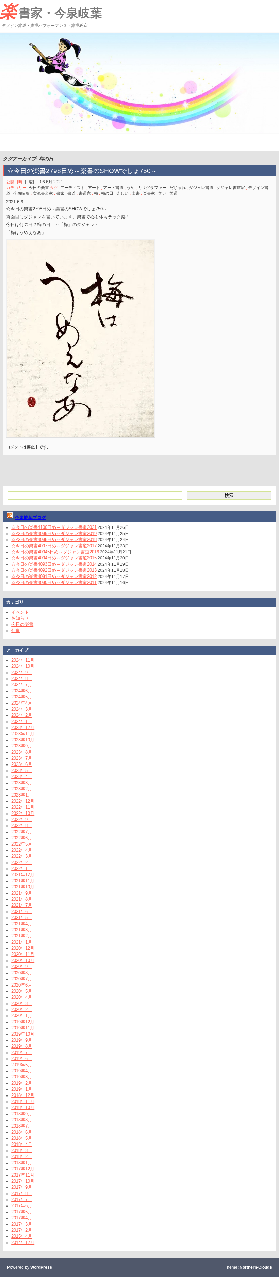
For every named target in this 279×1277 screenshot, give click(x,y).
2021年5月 (21, 917)
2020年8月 (21, 972)
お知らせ (20, 618)
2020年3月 (21, 1003)
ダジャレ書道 (201, 187)
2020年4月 (21, 997)
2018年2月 (21, 1156)
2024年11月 (22, 660)
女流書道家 (43, 193)
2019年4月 (21, 1070)
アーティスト (72, 187)
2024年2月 (21, 715)
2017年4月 (21, 1217)
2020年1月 (21, 1015)
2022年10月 (22, 813)
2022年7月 (21, 831)
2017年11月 (22, 1175)
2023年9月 (21, 745)
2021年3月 (21, 929)
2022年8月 (21, 825)
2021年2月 (21, 936)
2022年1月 (21, 868)
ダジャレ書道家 (230, 187)
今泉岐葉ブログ (30, 517)
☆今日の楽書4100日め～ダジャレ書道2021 (54, 527)
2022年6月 (21, 837)
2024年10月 (22, 666)
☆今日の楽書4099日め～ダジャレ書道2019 (54, 533)
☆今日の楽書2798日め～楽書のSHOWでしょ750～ (82, 170)
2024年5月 (21, 696)
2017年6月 (21, 1205)
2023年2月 (21, 788)
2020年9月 (21, 966)
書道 (71, 193)
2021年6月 (21, 911)
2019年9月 (21, 1040)
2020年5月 (21, 991)
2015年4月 (21, 1236)
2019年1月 (21, 1089)
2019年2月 (21, 1083)
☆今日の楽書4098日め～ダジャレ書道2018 (54, 539)
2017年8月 (21, 1193)
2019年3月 (21, 1076)
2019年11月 (22, 1027)
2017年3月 (21, 1224)
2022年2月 (21, 862)
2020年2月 (21, 1009)
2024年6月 (21, 690)
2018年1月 (21, 1162)
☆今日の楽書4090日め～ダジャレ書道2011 (54, 582)
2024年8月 (21, 678)
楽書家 (149, 193)
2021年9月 (21, 893)
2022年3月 (21, 856)
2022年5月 (21, 844)
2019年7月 (21, 1052)
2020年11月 (22, 954)
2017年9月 (21, 1187)
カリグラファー (152, 187)
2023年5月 (21, 770)
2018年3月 (21, 1150)
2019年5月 (21, 1064)
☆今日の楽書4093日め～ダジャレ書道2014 (54, 564)
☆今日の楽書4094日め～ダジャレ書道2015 (54, 558)
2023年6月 (21, 764)
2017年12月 (22, 1168)
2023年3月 (21, 782)
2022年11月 (22, 807)
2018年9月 (21, 1113)
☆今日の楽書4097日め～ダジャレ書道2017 (54, 545)
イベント (20, 612)
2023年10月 (22, 739)
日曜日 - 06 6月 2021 (43, 181)
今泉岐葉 (21, 193)
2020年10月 (22, 960)
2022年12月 (22, 801)
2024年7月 (21, 684)
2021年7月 (21, 905)
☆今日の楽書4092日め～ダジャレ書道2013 (54, 570)
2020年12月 (22, 948)
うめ (131, 187)
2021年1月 (21, 942)
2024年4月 (21, 703)
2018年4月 (21, 1144)
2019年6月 (21, 1058)
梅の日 (107, 193)
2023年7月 (21, 758)
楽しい (122, 193)
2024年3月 (21, 709)
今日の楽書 (39, 187)
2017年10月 (22, 1181)
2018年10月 (22, 1107)
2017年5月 (21, 1211)
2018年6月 (21, 1132)
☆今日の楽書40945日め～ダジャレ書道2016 (55, 551)
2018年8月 (21, 1119)
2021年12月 (22, 874)
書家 (60, 193)
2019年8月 (21, 1046)
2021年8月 (21, 899)
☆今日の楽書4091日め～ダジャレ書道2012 (54, 576)
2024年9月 (21, 672)
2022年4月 (21, 850)
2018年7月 (21, 1126)
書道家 (85, 193)
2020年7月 (21, 978)
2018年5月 (21, 1138)
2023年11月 (22, 733)
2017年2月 (21, 1230)
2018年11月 (22, 1101)
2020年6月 (21, 985)
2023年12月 (22, 727)
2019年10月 (22, 1034)
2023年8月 (21, 752)
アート (94, 187)
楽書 (136, 193)
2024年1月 (21, 721)
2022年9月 (21, 819)
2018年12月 (22, 1095)
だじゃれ (177, 187)
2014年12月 (22, 1242)
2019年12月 (22, 1021)
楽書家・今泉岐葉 (51, 11)
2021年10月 (22, 886)
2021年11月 (22, 880)
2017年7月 (21, 1199)
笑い (162, 193)
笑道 (173, 193)
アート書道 (113, 187)
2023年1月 (21, 795)
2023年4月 (21, 776)
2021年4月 (21, 923)
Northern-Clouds (256, 1267)
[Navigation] (6, 142)
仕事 (15, 630)
